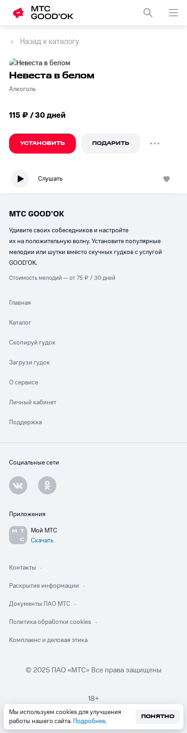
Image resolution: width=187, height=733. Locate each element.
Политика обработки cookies (50, 622)
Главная (20, 303)
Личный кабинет (32, 402)
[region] (93, 181)
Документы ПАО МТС (39, 604)
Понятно (157, 716)
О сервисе (23, 382)
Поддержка (25, 422)
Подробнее (89, 721)
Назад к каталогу (49, 41)
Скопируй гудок (32, 342)
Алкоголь (22, 89)
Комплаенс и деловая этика (48, 640)
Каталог (20, 322)
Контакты (22, 567)
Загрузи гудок (29, 362)
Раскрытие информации (44, 585)
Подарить (110, 143)
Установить (42, 143)
